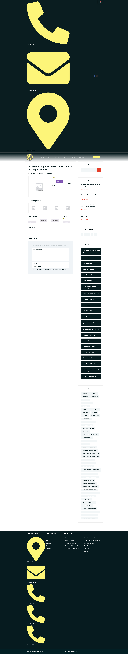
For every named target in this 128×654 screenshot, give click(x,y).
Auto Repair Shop (87, 263)
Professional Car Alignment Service (90, 486)
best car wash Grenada (87, 425)
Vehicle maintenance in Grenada (89, 508)
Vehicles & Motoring (88, 363)
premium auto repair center (88, 480)
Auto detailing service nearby (89, 422)
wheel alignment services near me (90, 515)
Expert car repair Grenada (88, 459)
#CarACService (86, 399)
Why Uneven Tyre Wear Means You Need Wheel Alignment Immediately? (90, 185)
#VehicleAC (85, 415)
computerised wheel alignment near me (91, 453)
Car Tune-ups (86, 310)
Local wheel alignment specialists (90, 477)
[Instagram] (97, 76)
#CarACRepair (95, 396)
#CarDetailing (86, 406)
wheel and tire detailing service (89, 518)
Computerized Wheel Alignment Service (91, 456)
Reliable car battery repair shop (89, 489)
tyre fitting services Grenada (89, 496)
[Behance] (92, 234)
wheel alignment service (89, 376)
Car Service (86, 305)
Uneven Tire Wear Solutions (88, 502)
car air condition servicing (90, 293)
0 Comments (49, 173)
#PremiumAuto (85, 412)
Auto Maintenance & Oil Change (91, 250)
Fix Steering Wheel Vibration (88, 463)
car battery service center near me (90, 434)
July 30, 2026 (85, 189)
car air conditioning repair (88, 428)
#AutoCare (85, 393)
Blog (73, 157)
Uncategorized (87, 358)
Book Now (59, 181)
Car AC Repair (86, 280)
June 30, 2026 (85, 219)
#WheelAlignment (95, 415)
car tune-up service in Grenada (89, 447)
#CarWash (96, 409)
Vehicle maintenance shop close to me (90, 511)
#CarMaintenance (86, 409)
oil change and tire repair (90, 329)
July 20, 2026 (85, 199)
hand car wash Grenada (87, 466)
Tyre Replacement (88, 352)
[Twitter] (85, 234)
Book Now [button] (32, 222)
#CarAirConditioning (87, 403)
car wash (85, 316)
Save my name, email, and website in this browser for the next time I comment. (50, 269)
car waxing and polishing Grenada (89, 450)
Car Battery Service (88, 299)
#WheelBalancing (86, 418)
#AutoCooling (94, 393)
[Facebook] (94, 76)
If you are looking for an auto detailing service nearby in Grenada (91, 470)
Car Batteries (85, 431)
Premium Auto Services (89, 335)
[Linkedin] (88, 234)
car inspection (86, 444)
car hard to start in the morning (89, 440)
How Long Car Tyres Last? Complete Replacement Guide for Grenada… (89, 205)
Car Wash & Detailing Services (91, 322)
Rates (65, 157)
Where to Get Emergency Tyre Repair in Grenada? (90, 195)
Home (42, 157)
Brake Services (87, 275)
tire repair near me (88, 346)
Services (56, 157)
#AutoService (85, 396)
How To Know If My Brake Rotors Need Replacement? (90, 215)
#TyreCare (94, 412)
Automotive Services (88, 269)
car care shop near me (87, 437)
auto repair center (88, 258)
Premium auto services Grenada (89, 483)
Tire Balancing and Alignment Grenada (90, 492)
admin (34, 173)
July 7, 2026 (84, 209)
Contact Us (81, 157)
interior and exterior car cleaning (90, 474)
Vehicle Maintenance (87, 505)
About (49, 157)
